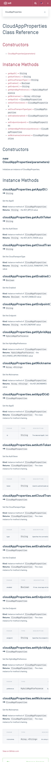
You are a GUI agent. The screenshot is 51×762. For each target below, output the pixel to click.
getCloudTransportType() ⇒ (23, 80)
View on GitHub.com (11, 751)
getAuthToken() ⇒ (19, 77)
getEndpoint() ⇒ (18, 86)
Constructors (16, 44)
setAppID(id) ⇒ (25, 99)
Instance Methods (21, 64)
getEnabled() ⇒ (19, 83)
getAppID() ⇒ (17, 73)
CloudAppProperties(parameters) (21, 54)
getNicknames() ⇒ (24, 96)
